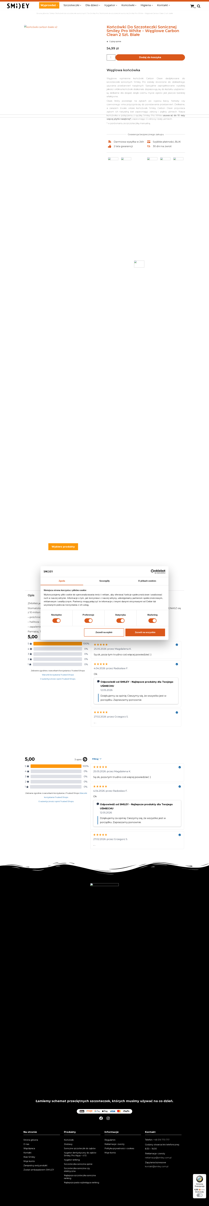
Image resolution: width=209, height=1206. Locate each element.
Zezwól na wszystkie (145, 632)
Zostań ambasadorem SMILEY (38, 1169)
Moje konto (29, 1161)
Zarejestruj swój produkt (35, 1165)
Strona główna (42, 13)
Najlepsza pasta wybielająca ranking (81, 1182)
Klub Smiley (29, 1157)
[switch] (88, 620)
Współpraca (29, 1148)
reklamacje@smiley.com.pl (158, 1157)
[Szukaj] (198, 6)
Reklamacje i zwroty (114, 1144)
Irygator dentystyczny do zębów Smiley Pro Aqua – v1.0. (80, 1154)
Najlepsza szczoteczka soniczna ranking (80, 1177)
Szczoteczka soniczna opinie (78, 1164)
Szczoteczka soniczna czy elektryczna (77, 1169)
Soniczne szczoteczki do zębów (80, 1148)
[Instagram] (108, 1118)
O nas (26, 1144)
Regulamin (109, 1140)
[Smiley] (18, 6)
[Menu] (204, 1175)
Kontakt (27, 1152)
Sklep (52, 13)
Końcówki (69, 1140)
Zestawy (68, 1144)
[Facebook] (101, 1118)
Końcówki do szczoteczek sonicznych (71, 13)
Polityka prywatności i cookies (119, 1148)
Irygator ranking (72, 1160)
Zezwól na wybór (104, 632)
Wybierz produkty (63, 546)
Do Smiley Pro (93, 13)
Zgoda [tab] (62, 581)
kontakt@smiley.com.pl (156, 1166)
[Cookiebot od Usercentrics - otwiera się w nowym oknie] (152, 571)
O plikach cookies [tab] (147, 581)
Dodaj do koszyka (150, 57)
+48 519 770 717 (161, 1139)
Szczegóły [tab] (104, 581)
